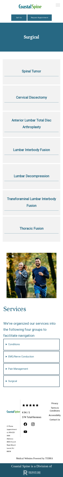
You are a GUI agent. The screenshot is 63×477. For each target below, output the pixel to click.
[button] (58, 5)
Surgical (12, 381)
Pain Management (18, 368)
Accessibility (55, 415)
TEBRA (49, 458)
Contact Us (55, 420)
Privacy (54, 403)
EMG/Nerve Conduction (21, 356)
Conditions (14, 344)
